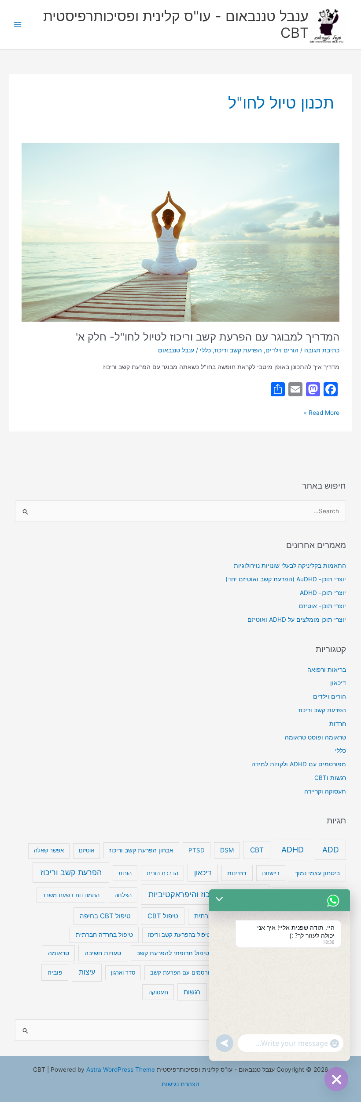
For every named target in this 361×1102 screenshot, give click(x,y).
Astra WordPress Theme (120, 1069)
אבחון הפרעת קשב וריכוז (141, 850)
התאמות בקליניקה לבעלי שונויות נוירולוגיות (290, 565)
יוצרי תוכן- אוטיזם (322, 605)
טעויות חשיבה (103, 953)
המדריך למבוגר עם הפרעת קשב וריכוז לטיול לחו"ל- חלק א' (207, 336)
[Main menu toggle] (18, 25)
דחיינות (237, 873)
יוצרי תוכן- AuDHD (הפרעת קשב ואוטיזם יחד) (285, 579)
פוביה (55, 972)
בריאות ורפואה (326, 669)
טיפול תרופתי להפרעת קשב (172, 953)
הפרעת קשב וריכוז (238, 350)
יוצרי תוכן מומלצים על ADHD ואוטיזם (296, 619)
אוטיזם (86, 850)
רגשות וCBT (330, 777)
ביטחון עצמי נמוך (317, 873)
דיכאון (338, 682)
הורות (125, 873)
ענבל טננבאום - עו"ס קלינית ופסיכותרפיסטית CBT (176, 24)
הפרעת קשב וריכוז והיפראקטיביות (205, 894)
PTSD (196, 850)
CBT (257, 850)
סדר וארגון (123, 972)
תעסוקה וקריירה (325, 791)
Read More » (321, 412)
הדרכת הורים (162, 873)
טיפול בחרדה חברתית (104, 934)
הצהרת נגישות (180, 1084)
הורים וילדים (281, 350)
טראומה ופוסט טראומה (315, 737)
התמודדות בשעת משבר (70, 895)
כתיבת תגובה (321, 350)
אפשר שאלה (49, 850)
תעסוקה (158, 992)
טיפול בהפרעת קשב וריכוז (179, 934)
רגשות (192, 992)
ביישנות (271, 873)
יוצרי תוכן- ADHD (323, 592)
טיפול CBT (162, 916)
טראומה (58, 953)
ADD (330, 849)
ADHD (292, 849)
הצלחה (123, 895)
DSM (227, 850)
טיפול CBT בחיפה (105, 916)
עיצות (87, 972)
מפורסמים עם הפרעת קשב (183, 972)
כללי (205, 350)
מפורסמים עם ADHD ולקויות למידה (298, 764)
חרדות (337, 723)
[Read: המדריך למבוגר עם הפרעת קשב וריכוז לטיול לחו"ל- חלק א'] (180, 231)
